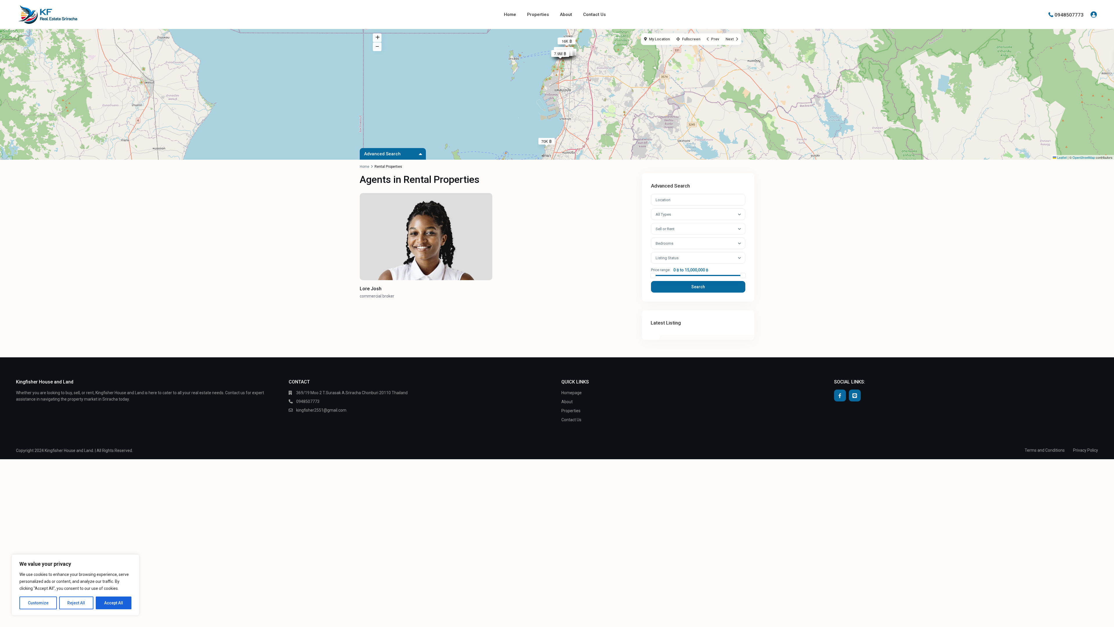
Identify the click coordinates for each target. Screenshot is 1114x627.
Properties (538, 14)
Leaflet (1061, 157)
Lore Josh (370, 288)
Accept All (113, 603)
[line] (855, 395)
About (566, 14)
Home (510, 14)
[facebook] (840, 395)
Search (698, 286)
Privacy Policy (1085, 450)
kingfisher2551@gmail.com (321, 410)
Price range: (660, 270)
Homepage (571, 392)
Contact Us (594, 14)
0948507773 (1069, 14)
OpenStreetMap (1084, 157)
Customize (38, 603)
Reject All (76, 603)
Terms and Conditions (1045, 450)
